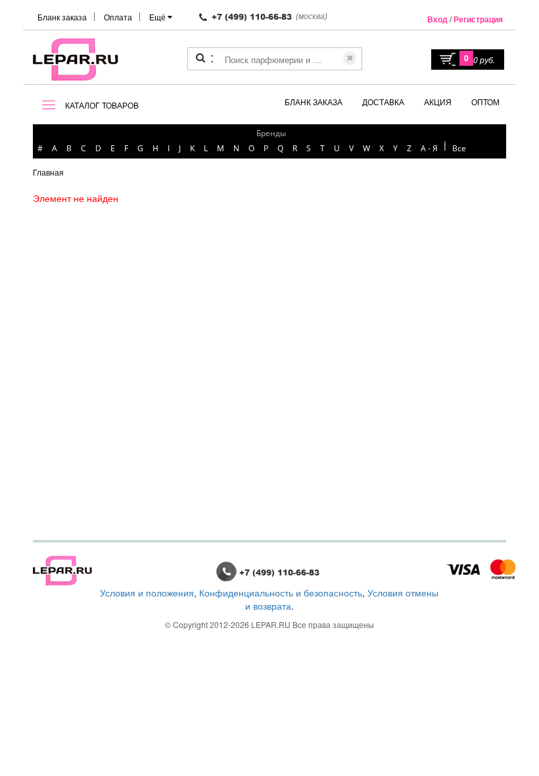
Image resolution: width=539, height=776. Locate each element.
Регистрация (478, 19)
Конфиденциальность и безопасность (280, 592)
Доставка (383, 101)
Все (459, 148)
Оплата (118, 16)
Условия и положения (147, 592)
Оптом (485, 101)
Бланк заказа (62, 16)
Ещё (158, 16)
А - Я (429, 148)
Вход (437, 19)
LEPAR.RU (271, 624)
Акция (438, 101)
